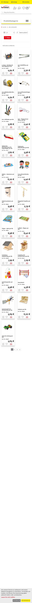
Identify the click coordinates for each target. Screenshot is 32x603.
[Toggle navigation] (27, 20)
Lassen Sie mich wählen (8, 597)
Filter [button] (8, 38)
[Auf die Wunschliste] (6, 73)
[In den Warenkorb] (11, 73)
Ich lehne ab (16, 600)
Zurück (4, 27)
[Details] (3, 73)
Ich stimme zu (26, 600)
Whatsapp (5, 2)
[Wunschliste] (24, 8)
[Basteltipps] (19, 8)
